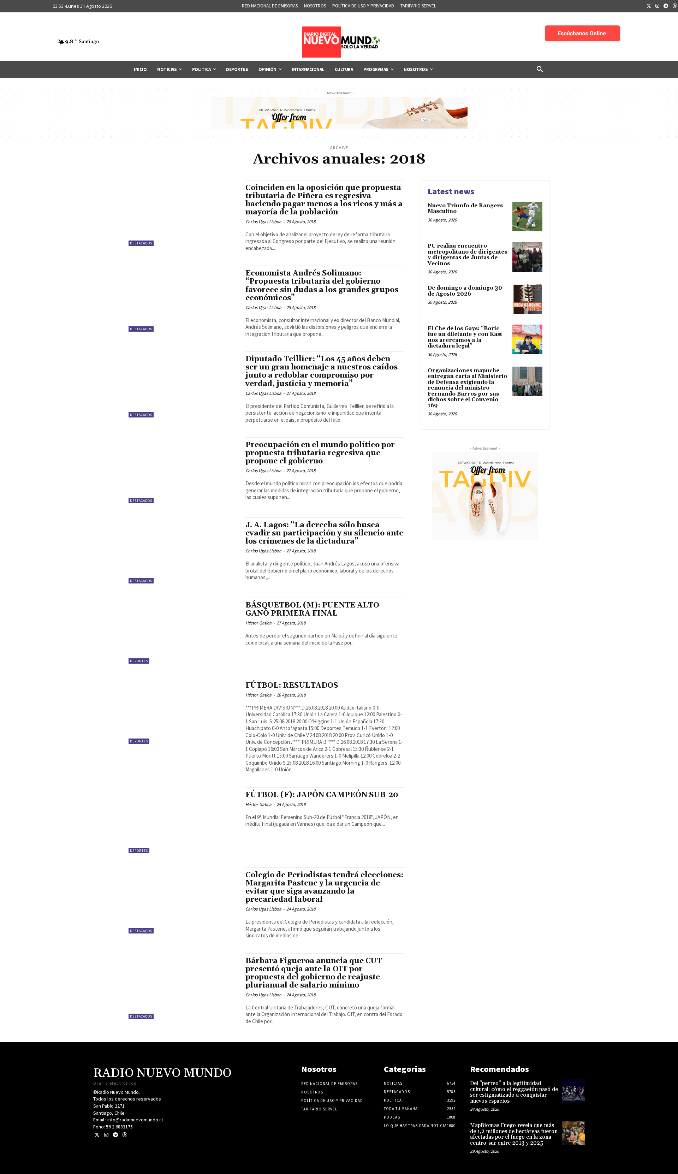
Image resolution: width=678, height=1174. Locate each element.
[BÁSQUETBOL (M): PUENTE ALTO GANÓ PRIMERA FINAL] (183, 631)
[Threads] (124, 1135)
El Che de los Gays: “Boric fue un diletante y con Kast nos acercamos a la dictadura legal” (465, 337)
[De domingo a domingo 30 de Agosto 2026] (527, 299)
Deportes (139, 661)
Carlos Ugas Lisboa (263, 222)
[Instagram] (657, 6)
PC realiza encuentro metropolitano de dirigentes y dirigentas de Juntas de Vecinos (467, 255)
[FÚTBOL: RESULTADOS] (183, 711)
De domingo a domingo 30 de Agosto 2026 (465, 291)
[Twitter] (648, 6)
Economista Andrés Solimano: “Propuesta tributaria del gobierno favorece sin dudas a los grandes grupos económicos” (321, 285)
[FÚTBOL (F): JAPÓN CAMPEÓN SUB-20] (183, 820)
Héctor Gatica (258, 623)
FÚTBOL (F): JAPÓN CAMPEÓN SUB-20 (321, 795)
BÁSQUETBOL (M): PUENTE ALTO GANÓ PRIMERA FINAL (312, 609)
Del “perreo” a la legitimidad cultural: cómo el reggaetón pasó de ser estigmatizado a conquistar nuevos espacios (514, 1092)
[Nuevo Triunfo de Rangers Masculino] (527, 217)
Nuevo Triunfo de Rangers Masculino (465, 208)
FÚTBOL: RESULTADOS (291, 685)
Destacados (141, 243)
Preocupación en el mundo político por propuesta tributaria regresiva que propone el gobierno (320, 453)
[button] (539, 69)
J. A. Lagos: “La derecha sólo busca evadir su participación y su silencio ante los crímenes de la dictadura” (324, 533)
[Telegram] (666, 6)
